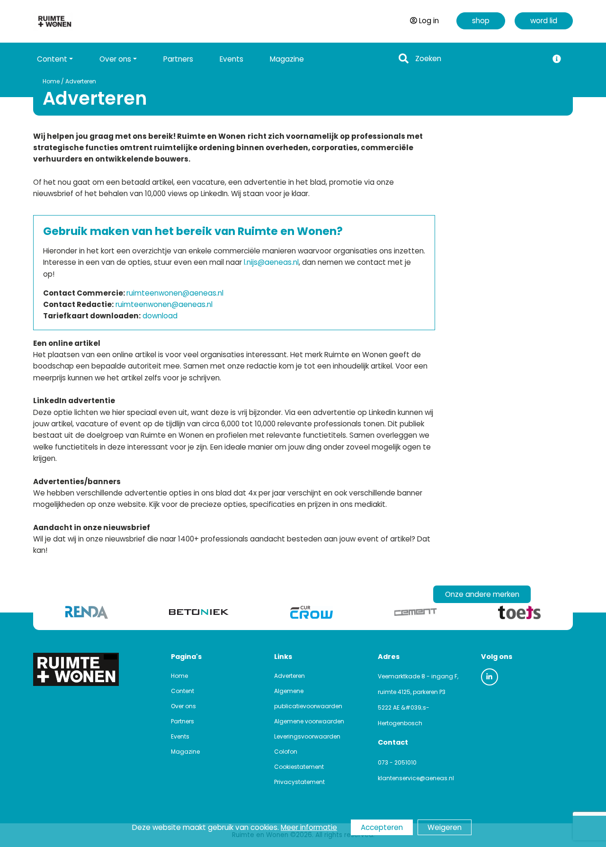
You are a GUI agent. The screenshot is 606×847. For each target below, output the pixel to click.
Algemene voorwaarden (309, 721)
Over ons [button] (115, 59)
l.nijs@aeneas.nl (271, 262)
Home (51, 81)
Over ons (183, 706)
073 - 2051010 (397, 762)
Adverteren (80, 81)
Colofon (285, 752)
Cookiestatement (299, 767)
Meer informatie (309, 827)
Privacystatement (299, 782)
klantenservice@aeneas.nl (416, 778)
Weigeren (445, 827)
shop (481, 21)
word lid (543, 21)
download (160, 316)
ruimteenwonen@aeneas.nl (174, 293)
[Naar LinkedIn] (489, 676)
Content (182, 691)
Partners (178, 59)
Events (231, 59)
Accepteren (382, 827)
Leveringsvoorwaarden (307, 736)
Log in (429, 21)
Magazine (287, 59)
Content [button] (52, 59)
